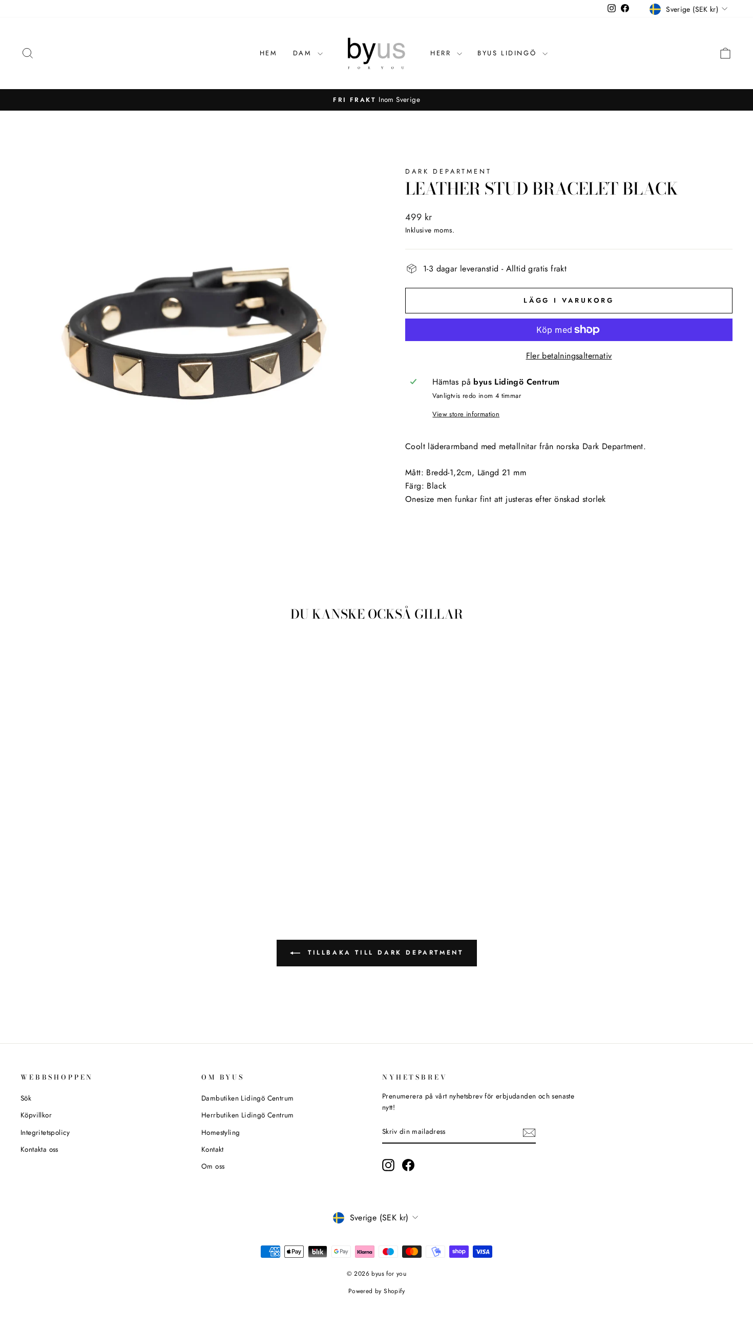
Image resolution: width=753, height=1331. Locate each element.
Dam (304, 53)
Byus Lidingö (508, 53)
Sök (25, 1098)
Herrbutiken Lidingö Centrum (247, 1115)
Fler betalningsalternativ (569, 356)
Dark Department (448, 171)
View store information (465, 414)
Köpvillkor (36, 1115)
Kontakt (212, 1149)
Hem (269, 53)
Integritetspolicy (45, 1132)
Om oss (212, 1166)
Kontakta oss (39, 1149)
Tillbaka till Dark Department (384, 952)
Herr (442, 53)
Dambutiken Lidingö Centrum (247, 1098)
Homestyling (220, 1132)
